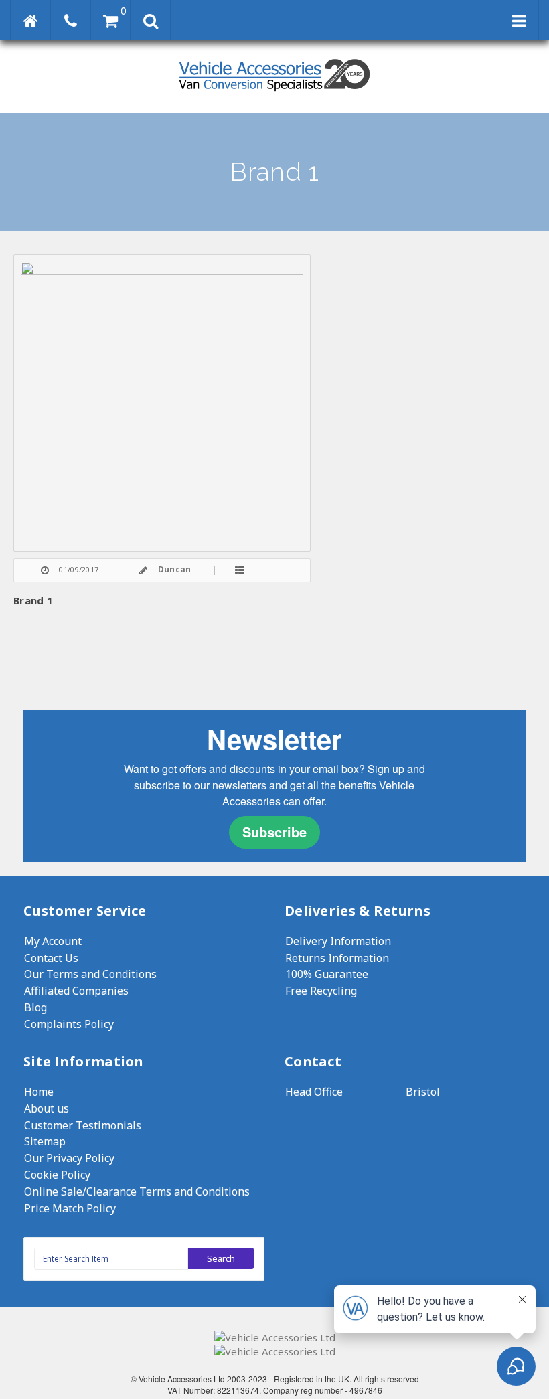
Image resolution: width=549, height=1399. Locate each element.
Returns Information (337, 958)
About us (46, 1108)
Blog (35, 1007)
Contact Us (51, 958)
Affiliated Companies (76, 990)
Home (39, 1091)
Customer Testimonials (82, 1125)
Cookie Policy (57, 1174)
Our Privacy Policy (69, 1158)
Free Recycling (321, 990)
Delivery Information (338, 941)
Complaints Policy (69, 1024)
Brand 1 (33, 600)
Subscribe (274, 831)
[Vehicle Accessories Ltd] (274, 93)
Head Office (314, 1091)
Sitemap (45, 1141)
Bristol (423, 1091)
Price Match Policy (70, 1208)
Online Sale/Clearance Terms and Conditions (137, 1191)
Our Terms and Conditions (90, 974)
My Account (53, 941)
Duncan (174, 570)
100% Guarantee (326, 974)
